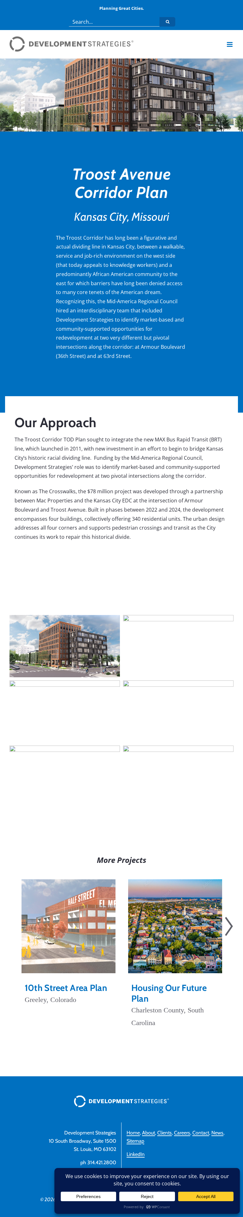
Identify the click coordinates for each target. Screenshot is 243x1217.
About (148, 1133)
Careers (182, 1133)
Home (133, 1133)
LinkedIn (136, 1154)
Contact (200, 1133)
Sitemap (135, 1141)
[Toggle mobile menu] (230, 44)
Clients (164, 1133)
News (217, 1133)
